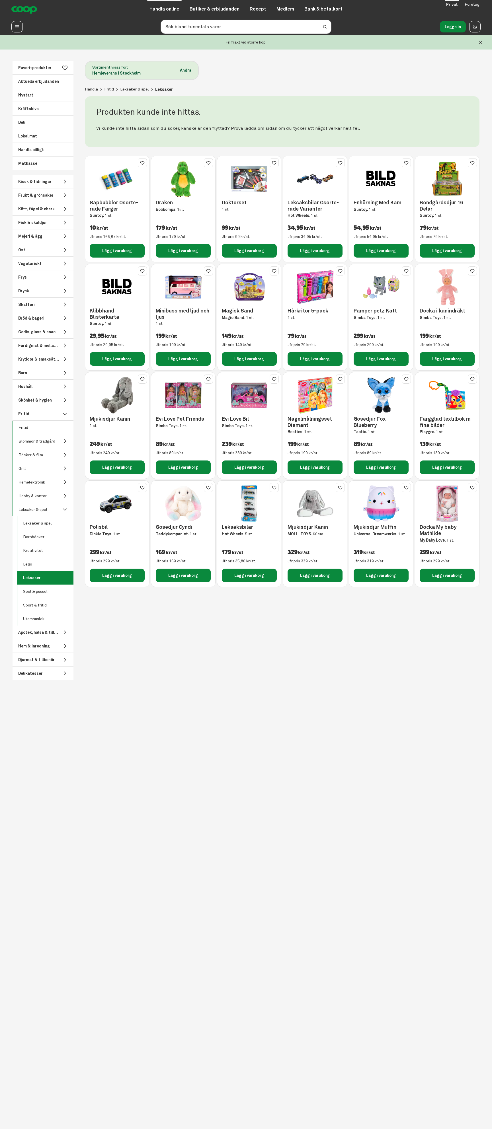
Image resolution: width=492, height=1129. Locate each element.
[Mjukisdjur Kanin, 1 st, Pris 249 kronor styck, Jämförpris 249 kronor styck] (117, 395)
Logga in (453, 26)
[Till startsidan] (24, 9)
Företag (472, 4)
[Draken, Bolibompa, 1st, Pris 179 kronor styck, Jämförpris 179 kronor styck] (183, 179)
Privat (452, 4)
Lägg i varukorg (117, 250)
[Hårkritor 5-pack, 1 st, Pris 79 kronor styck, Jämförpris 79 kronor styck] (315, 287)
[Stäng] (480, 42)
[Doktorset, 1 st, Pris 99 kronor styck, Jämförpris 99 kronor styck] (249, 179)
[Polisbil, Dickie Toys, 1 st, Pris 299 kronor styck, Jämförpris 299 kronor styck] (117, 503)
